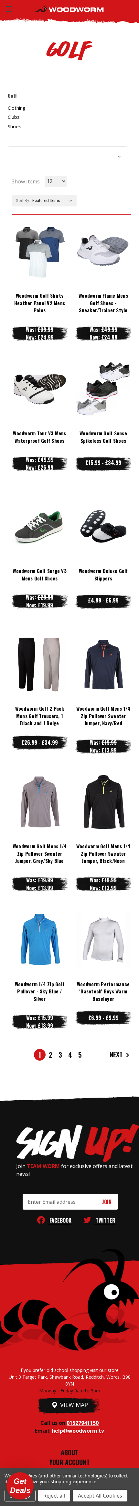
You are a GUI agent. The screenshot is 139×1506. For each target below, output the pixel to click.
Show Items (26, 181)
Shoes (14, 126)
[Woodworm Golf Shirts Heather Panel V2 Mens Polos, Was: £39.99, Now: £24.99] (40, 251)
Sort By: (23, 200)
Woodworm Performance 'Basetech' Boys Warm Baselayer (103, 991)
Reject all (54, 1495)
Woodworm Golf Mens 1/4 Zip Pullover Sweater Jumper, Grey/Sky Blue (40, 853)
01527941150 (83, 1422)
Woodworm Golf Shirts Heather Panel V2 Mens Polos (39, 303)
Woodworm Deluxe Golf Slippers (103, 574)
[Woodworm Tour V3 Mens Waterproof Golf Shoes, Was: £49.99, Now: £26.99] (40, 389)
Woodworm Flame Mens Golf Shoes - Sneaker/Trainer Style (103, 303)
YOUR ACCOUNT (69, 1462)
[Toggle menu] (9, 9)
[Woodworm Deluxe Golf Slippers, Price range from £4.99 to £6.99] (103, 526)
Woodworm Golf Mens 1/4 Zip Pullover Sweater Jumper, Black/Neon (103, 853)
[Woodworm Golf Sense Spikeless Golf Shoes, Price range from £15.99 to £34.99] (103, 389)
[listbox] (53, 200)
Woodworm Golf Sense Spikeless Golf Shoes (103, 436)
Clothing (17, 108)
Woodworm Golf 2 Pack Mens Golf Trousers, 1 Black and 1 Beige (39, 716)
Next (117, 1054)
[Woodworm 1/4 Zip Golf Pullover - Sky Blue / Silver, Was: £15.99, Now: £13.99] (40, 939)
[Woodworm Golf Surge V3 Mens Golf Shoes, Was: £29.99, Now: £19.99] (40, 526)
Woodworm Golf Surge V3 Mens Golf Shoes (40, 574)
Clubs (14, 117)
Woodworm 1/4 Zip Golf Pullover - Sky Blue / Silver (39, 991)
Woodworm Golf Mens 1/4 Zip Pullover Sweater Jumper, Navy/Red (103, 716)
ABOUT (69, 1452)
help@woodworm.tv (78, 1430)
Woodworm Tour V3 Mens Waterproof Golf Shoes (39, 436)
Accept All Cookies (100, 1495)
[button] (67, 155)
